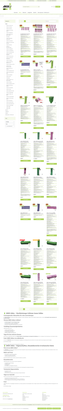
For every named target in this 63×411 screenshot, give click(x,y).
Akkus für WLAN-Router (10, 102)
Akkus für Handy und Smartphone (9, 58)
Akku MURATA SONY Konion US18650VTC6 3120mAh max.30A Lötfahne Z (25, 283)
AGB (42, 393)
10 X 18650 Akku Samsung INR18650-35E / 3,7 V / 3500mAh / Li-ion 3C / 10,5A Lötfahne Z (52, 34)
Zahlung (23, 395)
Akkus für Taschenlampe (10, 96)
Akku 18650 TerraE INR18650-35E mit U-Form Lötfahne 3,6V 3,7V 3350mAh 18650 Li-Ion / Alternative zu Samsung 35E (25, 213)
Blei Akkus (8, 36)
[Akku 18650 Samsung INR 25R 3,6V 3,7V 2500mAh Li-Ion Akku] (39, 136)
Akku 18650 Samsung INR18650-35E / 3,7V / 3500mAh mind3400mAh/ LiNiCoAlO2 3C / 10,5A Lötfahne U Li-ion (25, 177)
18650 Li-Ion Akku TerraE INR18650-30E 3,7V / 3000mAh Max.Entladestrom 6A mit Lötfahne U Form (51, 70)
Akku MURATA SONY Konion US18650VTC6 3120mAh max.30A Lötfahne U (52, 249)
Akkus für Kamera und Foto (10, 64)
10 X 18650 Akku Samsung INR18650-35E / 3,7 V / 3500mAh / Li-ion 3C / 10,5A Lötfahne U (39, 34)
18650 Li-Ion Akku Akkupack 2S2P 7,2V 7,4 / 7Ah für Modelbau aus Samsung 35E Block (38, 70)
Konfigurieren (49, 408)
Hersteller (7, 121)
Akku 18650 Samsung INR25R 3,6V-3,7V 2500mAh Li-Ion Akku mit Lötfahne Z (52, 177)
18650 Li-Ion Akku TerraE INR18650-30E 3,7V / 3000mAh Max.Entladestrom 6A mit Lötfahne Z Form (25, 106)
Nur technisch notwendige (42, 408)
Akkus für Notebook (9, 74)
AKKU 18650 (8, 106)
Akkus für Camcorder (10, 40)
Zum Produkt (25, 56)
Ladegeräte (7, 111)
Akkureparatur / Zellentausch (9, 114)
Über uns (23, 399)
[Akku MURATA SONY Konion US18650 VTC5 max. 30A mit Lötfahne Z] (25, 243)
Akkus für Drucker (9, 28)
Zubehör (6, 113)
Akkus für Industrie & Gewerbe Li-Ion (9, 62)
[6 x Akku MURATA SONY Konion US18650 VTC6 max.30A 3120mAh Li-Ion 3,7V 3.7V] (52, 100)
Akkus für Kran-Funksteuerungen (8, 66)
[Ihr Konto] (54, 7)
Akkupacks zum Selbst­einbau (9, 31)
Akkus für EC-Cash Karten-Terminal (10, 43)
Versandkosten (30, 404)
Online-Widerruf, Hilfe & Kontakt (27, 393)
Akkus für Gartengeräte (10, 50)
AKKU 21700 (8, 108)
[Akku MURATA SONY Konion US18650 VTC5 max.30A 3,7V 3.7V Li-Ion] (39, 243)
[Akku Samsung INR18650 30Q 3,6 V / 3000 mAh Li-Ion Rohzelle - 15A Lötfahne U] (52, 277)
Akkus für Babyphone (10, 32)
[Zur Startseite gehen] (7, 6)
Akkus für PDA (9, 76)
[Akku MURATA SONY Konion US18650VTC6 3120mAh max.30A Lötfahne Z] (25, 277)
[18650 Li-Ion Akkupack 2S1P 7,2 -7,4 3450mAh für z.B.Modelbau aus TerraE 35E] (39, 100)
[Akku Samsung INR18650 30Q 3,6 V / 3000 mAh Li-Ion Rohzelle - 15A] (39, 277)
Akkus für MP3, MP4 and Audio (10, 73)
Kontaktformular (10, 398)
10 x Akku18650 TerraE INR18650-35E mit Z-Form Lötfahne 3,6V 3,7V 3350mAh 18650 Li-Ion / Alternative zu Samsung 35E (25, 70)
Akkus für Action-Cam (10, 25)
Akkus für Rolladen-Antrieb (10, 83)
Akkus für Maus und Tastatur (9, 69)
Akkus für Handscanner (10, 56)
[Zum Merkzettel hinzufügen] (29, 31)
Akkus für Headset (9, 60)
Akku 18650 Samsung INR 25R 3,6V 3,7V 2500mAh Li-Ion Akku (38, 142)
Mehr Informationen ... (26, 408)
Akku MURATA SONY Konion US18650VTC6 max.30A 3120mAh (24, 142)
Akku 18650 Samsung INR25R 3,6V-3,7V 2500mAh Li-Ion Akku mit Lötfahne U (39, 177)
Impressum (24, 400)
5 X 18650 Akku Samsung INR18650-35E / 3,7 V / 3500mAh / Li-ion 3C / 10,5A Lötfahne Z (25, 34)
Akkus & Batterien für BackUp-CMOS (9, 35)
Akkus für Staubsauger (10, 92)
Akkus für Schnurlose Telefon (9, 86)
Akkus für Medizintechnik (10, 70)
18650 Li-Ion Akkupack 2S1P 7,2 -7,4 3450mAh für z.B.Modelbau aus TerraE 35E (38, 106)
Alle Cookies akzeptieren (56, 408)
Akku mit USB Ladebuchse (10, 103)
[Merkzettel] (52, 7)
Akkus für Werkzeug (9, 100)
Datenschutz (44, 394)
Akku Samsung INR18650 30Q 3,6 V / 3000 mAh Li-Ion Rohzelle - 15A (39, 283)
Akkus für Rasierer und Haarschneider (9, 80)
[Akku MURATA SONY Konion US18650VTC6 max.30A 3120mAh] (25, 136)
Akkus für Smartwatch (10, 87)
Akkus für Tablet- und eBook (9, 94)
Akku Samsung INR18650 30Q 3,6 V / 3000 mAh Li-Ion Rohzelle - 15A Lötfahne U (52, 283)
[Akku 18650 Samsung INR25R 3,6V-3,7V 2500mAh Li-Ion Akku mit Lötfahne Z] (52, 171)
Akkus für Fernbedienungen (8, 47)
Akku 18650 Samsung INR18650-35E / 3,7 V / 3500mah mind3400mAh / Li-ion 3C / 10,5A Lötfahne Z (52, 142)
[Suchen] (39, 7)
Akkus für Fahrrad (9, 44)
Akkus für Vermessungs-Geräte (10, 98)
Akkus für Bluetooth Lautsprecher (9, 39)
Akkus (6, 23)
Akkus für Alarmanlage (10, 105)
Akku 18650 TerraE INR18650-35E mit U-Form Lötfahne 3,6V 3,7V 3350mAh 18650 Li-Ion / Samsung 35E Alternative (38, 213)
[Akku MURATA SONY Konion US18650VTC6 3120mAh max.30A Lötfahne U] (52, 243)
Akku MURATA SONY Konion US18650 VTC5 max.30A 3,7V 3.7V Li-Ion (38, 249)
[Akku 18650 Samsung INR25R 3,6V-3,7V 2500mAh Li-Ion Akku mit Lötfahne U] (39, 171)
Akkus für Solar (9, 89)
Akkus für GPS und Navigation (9, 54)
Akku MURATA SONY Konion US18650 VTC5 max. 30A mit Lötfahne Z (25, 249)
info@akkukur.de (6, 395)
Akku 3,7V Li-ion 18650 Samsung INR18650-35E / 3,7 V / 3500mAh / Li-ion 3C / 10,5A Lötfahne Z (51, 213)
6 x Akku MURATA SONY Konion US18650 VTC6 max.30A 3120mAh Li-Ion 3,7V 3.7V (51, 106)
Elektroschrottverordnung (46, 395)
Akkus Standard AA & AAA (10, 90)
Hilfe (23, 394)
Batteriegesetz (44, 399)
